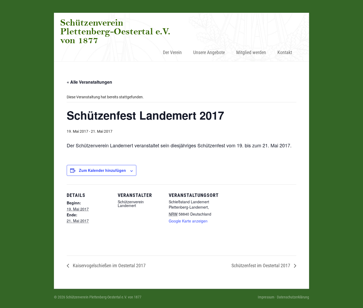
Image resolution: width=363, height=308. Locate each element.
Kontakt (284, 52)
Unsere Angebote (209, 52)
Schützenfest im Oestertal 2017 (261, 265)
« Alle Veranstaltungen (89, 82)
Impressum (266, 297)
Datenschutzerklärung (293, 297)
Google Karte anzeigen (188, 221)
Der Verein (172, 52)
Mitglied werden (251, 52)
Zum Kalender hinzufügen (102, 170)
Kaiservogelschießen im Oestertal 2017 (109, 265)
